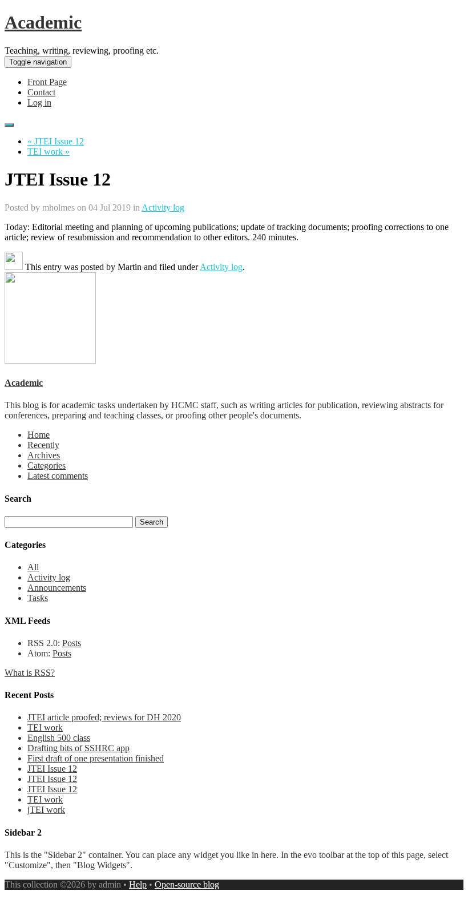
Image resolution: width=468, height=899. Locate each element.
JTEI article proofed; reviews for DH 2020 (104, 717)
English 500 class (58, 738)
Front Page (47, 82)
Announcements (56, 587)
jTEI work (46, 810)
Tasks (37, 598)
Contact (41, 92)
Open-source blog (187, 884)
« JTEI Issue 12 (55, 141)
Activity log (163, 207)
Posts (71, 643)
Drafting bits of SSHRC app (78, 748)
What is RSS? (30, 673)
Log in (39, 102)
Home (38, 435)
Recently (43, 445)
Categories (46, 465)
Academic (43, 22)
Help (138, 884)
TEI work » (48, 151)
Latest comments (57, 476)
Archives (43, 455)
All (33, 567)
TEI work (45, 727)
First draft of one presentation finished (95, 758)
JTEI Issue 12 (52, 768)
